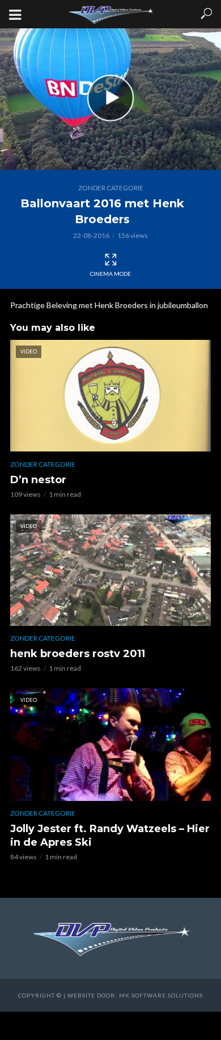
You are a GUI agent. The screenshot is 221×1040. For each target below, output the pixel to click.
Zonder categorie (110, 188)
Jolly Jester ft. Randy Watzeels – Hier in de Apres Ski (110, 835)
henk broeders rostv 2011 (77, 653)
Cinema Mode (110, 273)
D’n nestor (38, 480)
